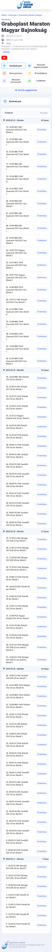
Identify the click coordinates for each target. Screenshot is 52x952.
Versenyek (12, 15)
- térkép (5, 52)
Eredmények (15, 101)
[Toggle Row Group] (4, 120)
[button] (13, 66)
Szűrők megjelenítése (27, 90)
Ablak (3, 15)
